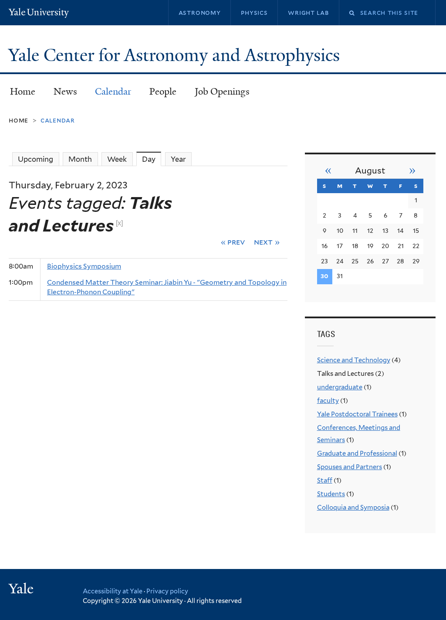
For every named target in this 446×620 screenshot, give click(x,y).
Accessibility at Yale (112, 591)
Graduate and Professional (357, 453)
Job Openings (222, 91)
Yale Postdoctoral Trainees (357, 414)
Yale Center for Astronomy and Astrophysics (176, 55)
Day (151, 159)
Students (331, 494)
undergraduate (339, 387)
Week (117, 159)
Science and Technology (353, 360)
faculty (328, 401)
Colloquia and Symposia (353, 507)
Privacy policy (167, 591)
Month (80, 159)
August (370, 171)
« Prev (233, 241)
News (65, 91)
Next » (267, 241)
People (162, 91)
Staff (324, 480)
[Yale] (22, 589)
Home (22, 91)
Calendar (113, 91)
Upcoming (35, 159)
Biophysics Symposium (84, 266)
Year (178, 159)
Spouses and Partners (349, 467)
